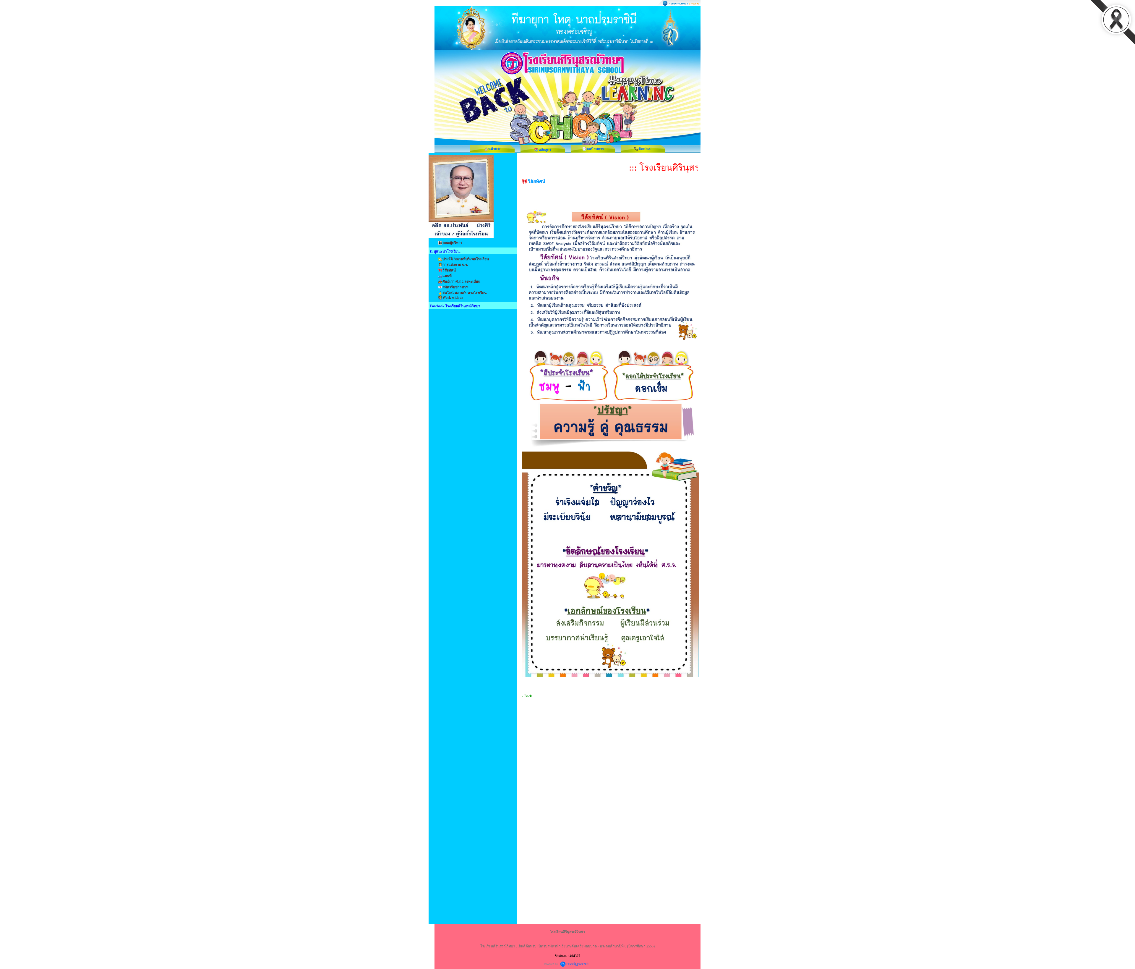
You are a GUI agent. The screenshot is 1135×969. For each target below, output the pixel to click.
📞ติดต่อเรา (643, 149)
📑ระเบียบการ (593, 149)
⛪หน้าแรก (492, 149)
